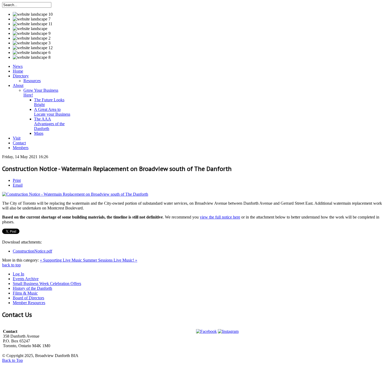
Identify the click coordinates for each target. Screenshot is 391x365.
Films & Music (25, 293)
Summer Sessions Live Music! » (110, 260)
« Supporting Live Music (61, 260)
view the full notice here (220, 217)
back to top (11, 265)
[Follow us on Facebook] (206, 331)
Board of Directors (28, 298)
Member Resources (29, 302)
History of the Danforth (32, 288)
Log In (18, 274)
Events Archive (26, 278)
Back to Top (12, 360)
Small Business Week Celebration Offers (47, 283)
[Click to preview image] (75, 194)
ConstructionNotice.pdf (32, 251)
